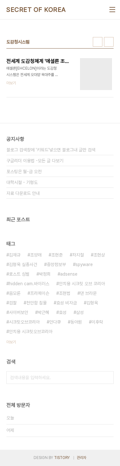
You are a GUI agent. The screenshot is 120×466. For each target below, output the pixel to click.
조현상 (99, 254)
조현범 (64, 293)
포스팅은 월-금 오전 (24, 171)
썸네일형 (97, 42)
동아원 (76, 322)
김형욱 (92, 302)
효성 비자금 (66, 302)
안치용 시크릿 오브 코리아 (82, 283)
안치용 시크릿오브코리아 (30, 331)
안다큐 (55, 322)
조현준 (57, 254)
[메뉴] (112, 9)
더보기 (11, 342)
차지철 (78, 254)
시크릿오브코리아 (24, 322)
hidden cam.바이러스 (29, 283)
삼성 (80, 312)
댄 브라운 (88, 293)
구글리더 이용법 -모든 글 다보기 (34, 160)
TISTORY (62, 457)
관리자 (81, 457)
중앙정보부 (56, 264)
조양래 (36, 254)
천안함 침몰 (36, 302)
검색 (107, 377)
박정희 (45, 274)
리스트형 (109, 42)
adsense (68, 274)
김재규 (14, 254)
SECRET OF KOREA (36, 9)
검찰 (13, 302)
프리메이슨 (39, 293)
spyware (84, 264)
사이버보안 (18, 312)
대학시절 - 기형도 (22, 182)
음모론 (14, 293)
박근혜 (43, 312)
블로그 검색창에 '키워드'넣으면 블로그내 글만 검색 (50, 149)
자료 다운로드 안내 (23, 193)
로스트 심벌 (19, 274)
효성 (63, 312)
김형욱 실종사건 (23, 264)
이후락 (97, 322)
